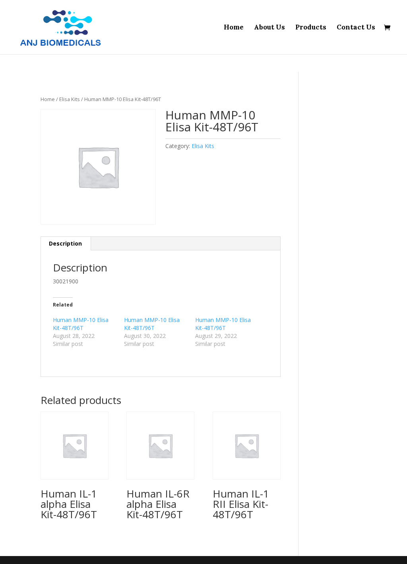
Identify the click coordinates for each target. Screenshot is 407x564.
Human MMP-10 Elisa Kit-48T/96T (81, 324)
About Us (269, 27)
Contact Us (356, 27)
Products (310, 27)
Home (234, 27)
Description (65, 243)
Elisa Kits (69, 99)
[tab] (65, 243)
